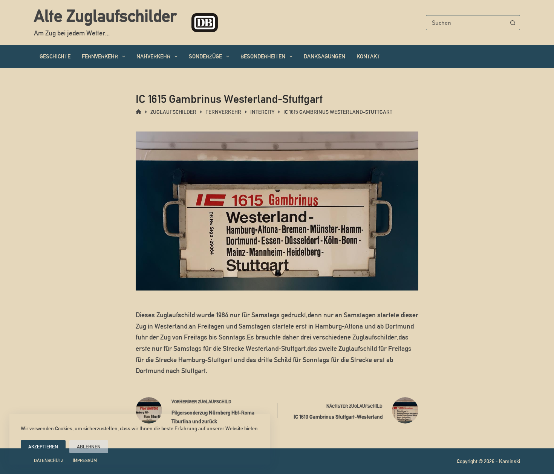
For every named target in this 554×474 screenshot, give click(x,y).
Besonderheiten (262, 56)
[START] (138, 112)
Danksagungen (324, 56)
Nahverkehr (153, 56)
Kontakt (368, 56)
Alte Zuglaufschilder (105, 16)
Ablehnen (89, 447)
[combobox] (465, 22)
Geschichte (55, 56)
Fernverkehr (100, 56)
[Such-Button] (512, 22)
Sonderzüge (205, 56)
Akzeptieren (43, 447)
